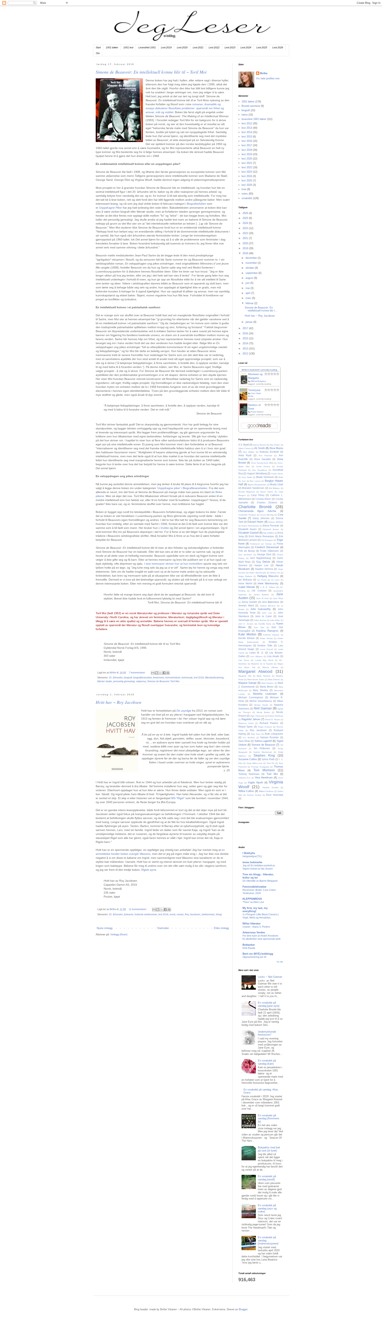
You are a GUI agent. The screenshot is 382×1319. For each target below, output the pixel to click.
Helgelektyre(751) (252, 856)
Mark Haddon (267, 683)
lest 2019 (247, 154)
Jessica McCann (268, 606)
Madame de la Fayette (262, 664)
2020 (246, 243)
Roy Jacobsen (192, 914)
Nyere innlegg (104, 928)
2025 (246, 218)
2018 (246, 253)
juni (248, 282)
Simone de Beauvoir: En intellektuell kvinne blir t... (261, 309)
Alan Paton (275, 445)
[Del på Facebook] (164, 673)
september (252, 272)
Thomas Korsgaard (260, 767)
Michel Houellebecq (260, 701)
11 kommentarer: (138, 909)
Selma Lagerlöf (263, 740)
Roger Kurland (265, 727)
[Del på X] (160, 673)
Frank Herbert (257, 412)
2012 (246, 353)
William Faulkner (266, 791)
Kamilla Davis (264, 624)
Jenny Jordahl (249, 602)
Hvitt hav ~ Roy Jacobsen (118, 702)
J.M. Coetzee (259, 590)
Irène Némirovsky (268, 583)
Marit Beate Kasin (255, 679)
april (248, 293)
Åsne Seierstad (274, 795)
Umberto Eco (244, 778)
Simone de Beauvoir (158, 681)
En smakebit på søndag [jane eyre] (268, 1004)
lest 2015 (247, 136)
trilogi (219, 914)
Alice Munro (276, 448)
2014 (246, 343)
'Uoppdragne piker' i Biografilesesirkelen (182, 488)
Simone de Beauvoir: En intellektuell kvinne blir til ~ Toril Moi (151, 72)
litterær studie (104, 681)
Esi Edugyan (267, 540)
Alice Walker (248, 452)
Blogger (243, 1309)
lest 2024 (247, 176)
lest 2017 (247, 145)
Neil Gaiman (263, 708)
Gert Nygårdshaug (260, 558)
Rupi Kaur (255, 734)
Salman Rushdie (269, 737)
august (250, 277)
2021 (246, 238)
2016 (246, 333)
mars (249, 298)
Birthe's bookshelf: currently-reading (259, 370)
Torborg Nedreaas (248, 774)
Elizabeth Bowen (271, 529)
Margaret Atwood (255, 671)
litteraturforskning (214, 677)
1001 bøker (112, 47)
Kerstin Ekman (246, 638)
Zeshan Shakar (254, 795)
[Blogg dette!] (157, 673)
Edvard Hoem (255, 521)
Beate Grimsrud (265, 477)
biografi (128, 677)
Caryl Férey (257, 495)
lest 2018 (199, 677)
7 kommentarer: (137, 672)
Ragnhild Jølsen (251, 719)
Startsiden (163, 928)
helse (245, 114)
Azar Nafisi (247, 477)
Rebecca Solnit (245, 723)
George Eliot (264, 554)
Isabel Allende (246, 587)
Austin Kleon (277, 474)
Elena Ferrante (271, 525)
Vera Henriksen (264, 777)
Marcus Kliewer (270, 667)
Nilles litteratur (252, 923)
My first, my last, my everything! (255, 910)
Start (98, 47)
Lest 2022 (214, 47)
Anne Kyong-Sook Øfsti (262, 463)
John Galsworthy (260, 609)
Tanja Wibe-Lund (254, 763)
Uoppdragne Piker (110, 207)
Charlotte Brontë (255, 506)
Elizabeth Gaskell (248, 532)
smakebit (247, 198)
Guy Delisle (263, 561)
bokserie (128, 914)
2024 (246, 223)
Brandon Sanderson (253, 488)
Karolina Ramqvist (267, 630)
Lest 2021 (198, 47)
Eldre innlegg (221, 928)
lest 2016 (247, 140)
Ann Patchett (265, 455)
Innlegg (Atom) (118, 934)
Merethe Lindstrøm (265, 693)
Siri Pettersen (262, 748)
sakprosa (141, 681)
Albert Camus (244, 448)
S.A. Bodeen (249, 737)
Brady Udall (276, 484)
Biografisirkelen (197, 203)
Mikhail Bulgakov (258, 381)
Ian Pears (262, 580)
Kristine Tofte (264, 645)
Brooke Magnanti (246, 492)
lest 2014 (247, 132)
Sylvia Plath (268, 759)
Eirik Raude (249, 948)
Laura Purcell (266, 649)
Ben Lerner (255, 481)
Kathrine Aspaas (271, 635)
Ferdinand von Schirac (261, 544)
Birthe (263, 73)
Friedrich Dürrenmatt (267, 547)
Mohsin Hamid (261, 705)
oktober (250, 267)
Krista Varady (266, 638)
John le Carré (263, 616)
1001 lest (128, 47)
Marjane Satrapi (247, 682)
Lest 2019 (166, 47)
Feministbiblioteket (254, 886)
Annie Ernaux (263, 466)
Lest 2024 (246, 47)
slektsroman (208, 914)
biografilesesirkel (142, 677)
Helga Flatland (245, 576)
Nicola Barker (263, 712)
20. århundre (116, 677)
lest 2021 (247, 162)
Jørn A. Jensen (245, 624)
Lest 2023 (230, 47)
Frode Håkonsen (269, 551)
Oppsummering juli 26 (254, 957)
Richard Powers (269, 723)
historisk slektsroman (145, 914)
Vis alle (280, 962)
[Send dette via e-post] (153, 673)
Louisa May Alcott (264, 660)
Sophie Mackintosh (262, 752)
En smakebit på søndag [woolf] (267, 1178)
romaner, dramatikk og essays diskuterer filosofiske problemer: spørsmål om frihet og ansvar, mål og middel (185, 108)
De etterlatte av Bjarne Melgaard (260, 880)
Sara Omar (244, 741)
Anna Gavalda (262, 459)
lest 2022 (247, 167)
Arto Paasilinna (259, 470)
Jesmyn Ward (246, 605)
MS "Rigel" (178, 798)
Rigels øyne (148, 869)
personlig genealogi (124, 681)
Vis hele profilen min (268, 78)
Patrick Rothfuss (275, 716)
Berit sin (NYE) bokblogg (258, 953)
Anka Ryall (244, 455)
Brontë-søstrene (251, 105)
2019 (246, 248)
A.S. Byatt (243, 444)
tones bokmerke (252, 862)
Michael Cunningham (250, 697)
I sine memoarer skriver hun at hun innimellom (173, 563)
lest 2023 (247, 171)
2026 (246, 213)
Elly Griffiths (268, 533)
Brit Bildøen (274, 488)
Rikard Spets (245, 726)
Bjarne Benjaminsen (257, 484)
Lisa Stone (243, 660)
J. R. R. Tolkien (267, 587)
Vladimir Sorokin (270, 787)
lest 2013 (247, 127)
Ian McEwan (245, 579)
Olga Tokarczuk (257, 716)
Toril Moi (174, 681)
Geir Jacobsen (245, 554)
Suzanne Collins (247, 759)
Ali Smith (259, 448)
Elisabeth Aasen (247, 529)
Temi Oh (271, 763)
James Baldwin (261, 594)
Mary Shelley (260, 690)
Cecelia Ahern (263, 499)
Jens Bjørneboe (270, 602)
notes (245, 193)
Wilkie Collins (246, 791)
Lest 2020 (182, 47)
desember (252, 257)
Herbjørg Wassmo (268, 576)
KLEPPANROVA (252, 898)
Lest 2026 (277, 47)
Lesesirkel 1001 (147, 47)
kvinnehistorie (172, 677)
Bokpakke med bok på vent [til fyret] (269, 1149)
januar (249, 321)
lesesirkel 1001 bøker (254, 119)
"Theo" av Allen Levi (253, 902)
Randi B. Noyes (272, 719)
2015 (246, 338)
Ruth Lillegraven (274, 733)
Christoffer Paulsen (247, 515)
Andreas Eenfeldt (269, 451)
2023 (246, 228)
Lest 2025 (261, 47)
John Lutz (267, 613)
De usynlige (183, 710)
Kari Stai (259, 627)
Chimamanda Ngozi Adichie (257, 511)
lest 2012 (247, 123)
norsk (172, 914)
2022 (246, 233)
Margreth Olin (244, 676)
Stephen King (264, 755)
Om (98, 53)
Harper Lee (261, 565)
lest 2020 (247, 158)
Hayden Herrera (264, 569)
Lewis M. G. (256, 652)
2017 (246, 328)
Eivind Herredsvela (250, 526)
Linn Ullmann (256, 656)
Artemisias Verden (254, 932)
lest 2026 (247, 184)
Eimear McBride (275, 522)
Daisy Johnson (261, 518)
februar (250, 303)
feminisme (158, 677)
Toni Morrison (264, 770)
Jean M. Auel (262, 598)
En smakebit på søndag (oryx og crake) (267, 1208)
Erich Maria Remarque (261, 536)
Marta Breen (267, 686)
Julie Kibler (275, 620)
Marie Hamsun (264, 676)
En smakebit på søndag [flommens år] (268, 1118)
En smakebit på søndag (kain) (267, 1062)
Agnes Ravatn (259, 445)
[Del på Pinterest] (168, 673)
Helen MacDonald (257, 573)
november (252, 262)
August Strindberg (257, 473)
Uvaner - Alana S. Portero (256, 926)
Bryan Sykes (266, 492)
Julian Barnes (260, 620)
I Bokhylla (249, 853)
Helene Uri (275, 573)
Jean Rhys (278, 598)
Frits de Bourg (246, 551)
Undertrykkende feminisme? (267, 1033)
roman (180, 914)
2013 (246, 348)
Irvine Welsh (245, 583)
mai (248, 288)
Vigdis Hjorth (255, 782)
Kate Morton (247, 634)
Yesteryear (254, 390)
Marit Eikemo (274, 679)
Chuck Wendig (267, 515)
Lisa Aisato (273, 656)
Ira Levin (275, 580)
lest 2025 (247, 180)
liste (244, 189)
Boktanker (249, 944)
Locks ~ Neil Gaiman (270, 976)
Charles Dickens (267, 502)
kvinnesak (187, 677)
